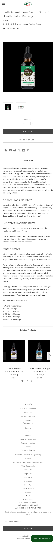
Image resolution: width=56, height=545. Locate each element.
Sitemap (28, 420)
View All (28, 492)
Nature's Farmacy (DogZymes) (28, 455)
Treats (28, 447)
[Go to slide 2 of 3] (27, 381)
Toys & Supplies (28, 443)
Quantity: (28, 119)
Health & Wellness (28, 439)
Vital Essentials (28, 466)
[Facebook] (6, 150)
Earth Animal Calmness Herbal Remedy (14, 371)
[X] (19, 150)
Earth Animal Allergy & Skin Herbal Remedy (39, 371)
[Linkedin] (23, 150)
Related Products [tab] (28, 330)
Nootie (28, 458)
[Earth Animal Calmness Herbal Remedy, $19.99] (14, 351)
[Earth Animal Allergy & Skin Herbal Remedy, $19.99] (39, 351)
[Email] (10, 150)
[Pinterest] (28, 150)
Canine (28, 428)
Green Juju (28, 481)
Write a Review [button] (35, 24)
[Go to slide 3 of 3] (31, 381)
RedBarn (28, 477)
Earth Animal (28, 488)
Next (50, 356)
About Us (28, 412)
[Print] (14, 150)
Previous (3, 356)
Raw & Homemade (28, 409)
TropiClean (28, 474)
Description (28, 160)
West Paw (28, 485)
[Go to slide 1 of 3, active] (22, 381)
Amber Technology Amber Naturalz (28, 462)
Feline (28, 432)
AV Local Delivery (28, 416)
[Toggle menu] (3, 3)
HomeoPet (28, 470)
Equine (28, 435)
